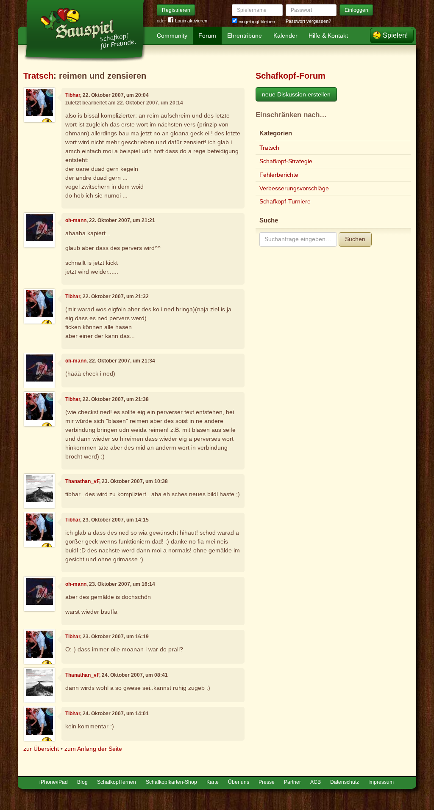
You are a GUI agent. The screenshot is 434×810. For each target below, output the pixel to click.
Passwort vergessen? (308, 21)
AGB (315, 782)
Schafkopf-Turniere (285, 201)
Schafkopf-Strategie (285, 161)
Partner (292, 782)
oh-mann (75, 220)
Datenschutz (344, 782)
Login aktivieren (191, 20)
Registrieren (176, 10)
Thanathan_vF (82, 481)
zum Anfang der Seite (93, 748)
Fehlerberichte (278, 174)
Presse (267, 782)
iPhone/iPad (53, 782)
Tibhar (72, 95)
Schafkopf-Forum (291, 75)
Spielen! (395, 35)
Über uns (238, 782)
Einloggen (356, 10)
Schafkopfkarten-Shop (171, 782)
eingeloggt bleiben (256, 21)
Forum (207, 35)
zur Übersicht (41, 748)
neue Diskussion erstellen (296, 94)
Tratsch (38, 75)
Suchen (355, 239)
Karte (212, 782)
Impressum (381, 782)
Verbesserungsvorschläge (294, 188)
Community (172, 35)
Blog (82, 782)
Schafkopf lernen (116, 782)
